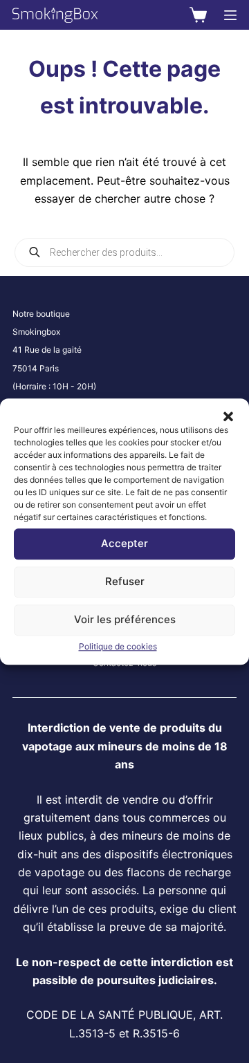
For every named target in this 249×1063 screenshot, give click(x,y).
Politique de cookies (118, 646)
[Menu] (230, 15)
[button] (228, 416)
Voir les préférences (125, 619)
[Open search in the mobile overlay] (124, 252)
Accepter (124, 543)
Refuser (125, 581)
